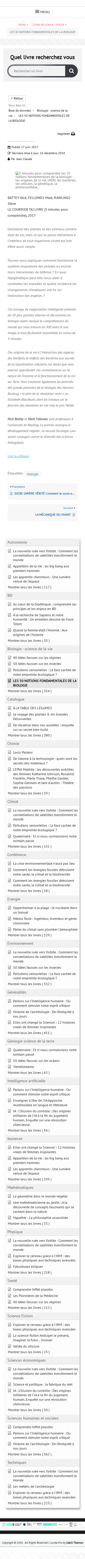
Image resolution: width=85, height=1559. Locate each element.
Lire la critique (18, 456)
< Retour (17, 98)
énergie (32, 474)
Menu (45, 12)
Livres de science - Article (49, 24)
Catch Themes (74, 1543)
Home (23, 24)
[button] (66, 134)
